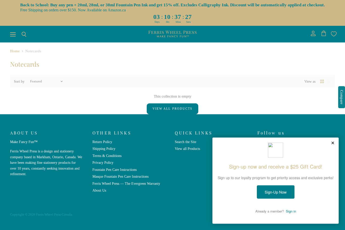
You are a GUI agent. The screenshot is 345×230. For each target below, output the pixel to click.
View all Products (187, 149)
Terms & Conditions (106, 156)
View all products (172, 108)
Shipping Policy (103, 149)
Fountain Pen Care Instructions (114, 170)
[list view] (328, 81)
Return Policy (102, 142)
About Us (99, 190)
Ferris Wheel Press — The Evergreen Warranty (126, 183)
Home (15, 51)
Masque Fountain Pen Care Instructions (120, 176)
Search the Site (185, 142)
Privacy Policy (102, 162)
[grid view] (322, 81)
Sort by (19, 81)
